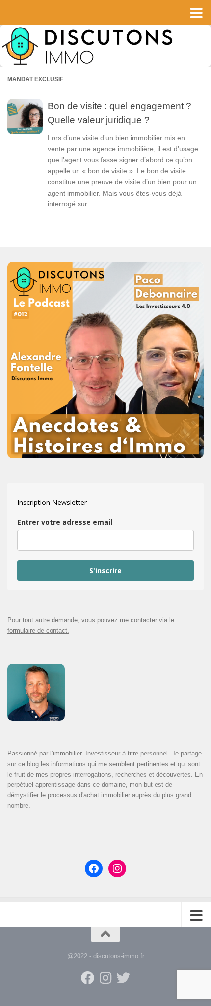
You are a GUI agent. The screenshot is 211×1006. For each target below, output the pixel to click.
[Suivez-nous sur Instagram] (105, 978)
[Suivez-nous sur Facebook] (88, 978)
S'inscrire (105, 570)
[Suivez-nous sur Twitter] (123, 978)
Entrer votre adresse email (64, 522)
